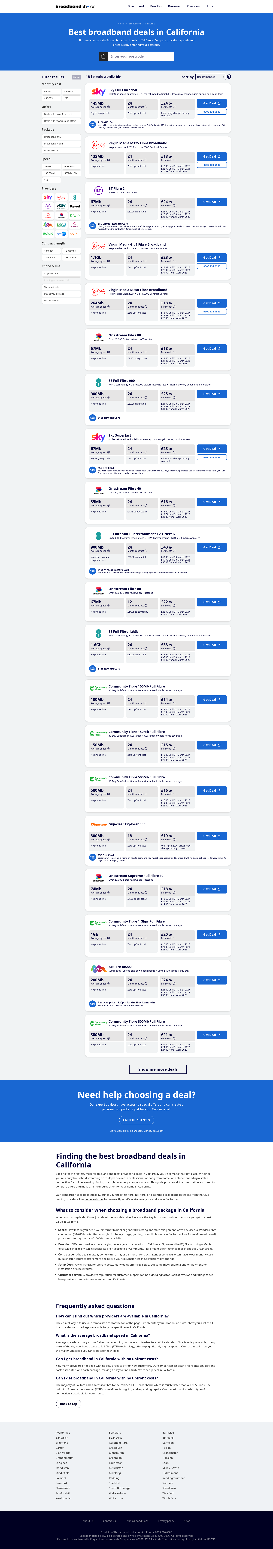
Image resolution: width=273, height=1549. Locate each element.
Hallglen (167, 1458)
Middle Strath (170, 1468)
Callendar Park (118, 1442)
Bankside (168, 1432)
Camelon (168, 1442)
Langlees (61, 1463)
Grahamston (170, 1453)
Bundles (156, 6)
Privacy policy (166, 1521)
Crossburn (115, 1447)
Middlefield (62, 1473)
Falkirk (166, 1447)
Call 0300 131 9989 (136, 1120)
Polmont (61, 1478)
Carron (60, 1447)
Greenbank (116, 1458)
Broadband (136, 6)
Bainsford (115, 1432)
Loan (165, 1463)
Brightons (62, 1442)
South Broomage (119, 1488)
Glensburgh (116, 1453)
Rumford (61, 1483)
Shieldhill (114, 1483)
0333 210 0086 (163, 1532)
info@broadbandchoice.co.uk (125, 1532)
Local (210, 6)
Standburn (169, 1488)
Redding (114, 1478)
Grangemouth (65, 1458)
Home (121, 23)
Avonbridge (63, 1432)
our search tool (94, 1199)
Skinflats (167, 1483)
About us (88, 1521)
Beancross (115, 1437)
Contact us (109, 1521)
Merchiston (116, 1468)
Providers (194, 6)
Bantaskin (62, 1437)
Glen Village (63, 1453)
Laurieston (116, 1463)
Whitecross (116, 1498)
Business (174, 6)
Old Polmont (170, 1473)
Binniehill (168, 1437)
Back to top (68, 1404)
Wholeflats (169, 1498)
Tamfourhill (63, 1493)
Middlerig (115, 1473)
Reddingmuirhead (173, 1478)
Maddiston (62, 1468)
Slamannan (63, 1488)
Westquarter (64, 1498)
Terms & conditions (137, 1521)
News (187, 1521)
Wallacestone (117, 1493)
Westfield (168, 1493)
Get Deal (209, 103)
